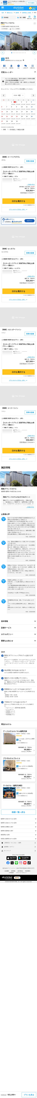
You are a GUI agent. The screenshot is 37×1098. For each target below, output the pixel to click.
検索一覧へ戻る (18, 812)
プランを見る (29, 1095)
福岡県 (17, 12)
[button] (13, 103)
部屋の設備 (30, 161)
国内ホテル (10, 12)
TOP (3, 12)
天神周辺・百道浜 (26, 12)
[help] (23, 60)
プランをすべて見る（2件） (17, 209)
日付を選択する (18, 201)
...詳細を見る (31, 184)
